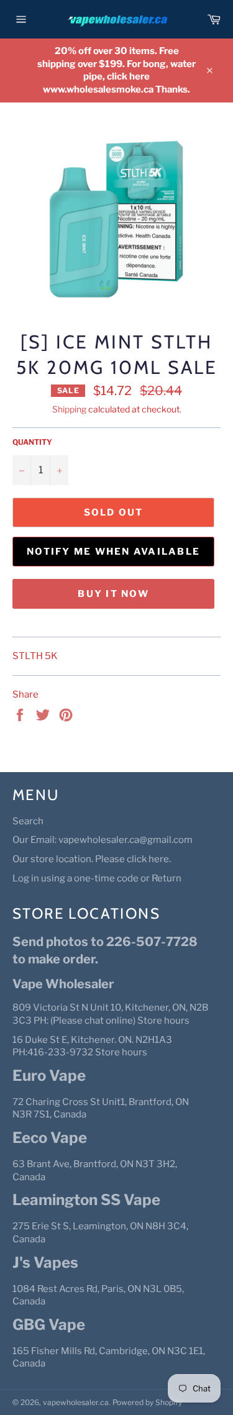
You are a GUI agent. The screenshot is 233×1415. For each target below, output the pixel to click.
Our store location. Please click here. (91, 859)
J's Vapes (45, 1262)
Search (27, 821)
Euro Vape (49, 1076)
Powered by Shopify (147, 1402)
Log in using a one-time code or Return (96, 878)
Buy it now (113, 593)
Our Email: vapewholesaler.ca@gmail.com (102, 839)
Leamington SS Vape (86, 1200)
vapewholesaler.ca (76, 1402)
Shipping (69, 409)
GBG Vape (48, 1325)
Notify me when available (113, 551)
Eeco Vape (49, 1138)
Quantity (32, 442)
